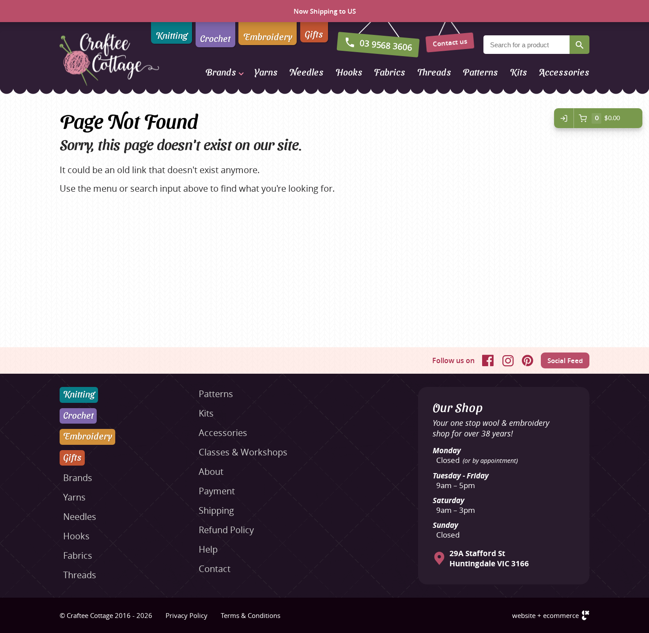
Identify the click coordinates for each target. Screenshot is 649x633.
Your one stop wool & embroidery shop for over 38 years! (491, 428)
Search (579, 44)
